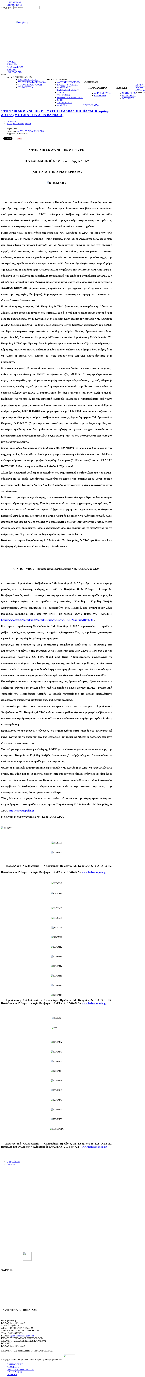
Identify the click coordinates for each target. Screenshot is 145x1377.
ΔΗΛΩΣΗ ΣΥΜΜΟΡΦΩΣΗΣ (20, 1369)
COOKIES (12, 1374)
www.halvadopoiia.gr (94, 872)
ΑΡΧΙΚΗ (11, 62)
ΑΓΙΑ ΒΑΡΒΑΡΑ (15, 67)
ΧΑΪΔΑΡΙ (11, 69)
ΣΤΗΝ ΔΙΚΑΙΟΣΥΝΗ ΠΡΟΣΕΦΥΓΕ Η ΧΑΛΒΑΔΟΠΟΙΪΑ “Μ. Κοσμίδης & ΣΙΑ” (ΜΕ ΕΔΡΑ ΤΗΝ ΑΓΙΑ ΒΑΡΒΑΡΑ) (55, 113)
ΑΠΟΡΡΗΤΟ (13, 1367)
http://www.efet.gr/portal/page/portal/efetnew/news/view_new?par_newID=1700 (47, 619)
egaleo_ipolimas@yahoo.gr (21, 1335)
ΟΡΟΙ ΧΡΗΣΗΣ (14, 1372)
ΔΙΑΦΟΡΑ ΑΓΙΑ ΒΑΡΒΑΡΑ (30, 131)
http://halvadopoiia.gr (21, 810)
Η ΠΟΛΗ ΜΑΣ (14, 2)
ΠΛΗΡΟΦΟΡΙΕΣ (15, 1364)
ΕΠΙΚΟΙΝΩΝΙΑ (14, 5)
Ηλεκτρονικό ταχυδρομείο (19, 123)
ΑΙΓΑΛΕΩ (12, 64)
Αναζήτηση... (7, 7)
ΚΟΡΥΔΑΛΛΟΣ (14, 72)
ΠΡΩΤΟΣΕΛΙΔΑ (91, 105)
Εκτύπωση (11, 121)
